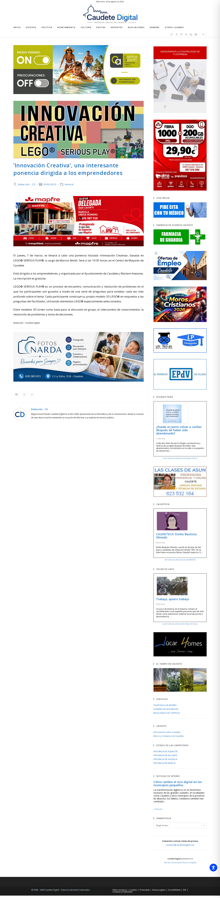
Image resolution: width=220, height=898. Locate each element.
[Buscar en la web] (203, 34)
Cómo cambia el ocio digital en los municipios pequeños (177, 783)
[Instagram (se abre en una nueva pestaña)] (181, 34)
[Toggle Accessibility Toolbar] (213, 867)
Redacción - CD (26, 184)
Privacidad (144, 889)
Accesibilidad (174, 889)
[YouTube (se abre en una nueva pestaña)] (186, 34)
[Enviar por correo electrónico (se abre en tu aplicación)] (195, 34)
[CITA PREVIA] (180, 209)
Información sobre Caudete (166, 732)
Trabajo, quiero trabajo (172, 599)
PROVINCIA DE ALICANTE (165, 755)
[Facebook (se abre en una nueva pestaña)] (176, 34)
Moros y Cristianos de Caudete (168, 736)
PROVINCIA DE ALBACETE (165, 751)
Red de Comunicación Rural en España (180, 862)
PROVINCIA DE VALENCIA (165, 759)
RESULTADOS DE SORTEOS (166, 712)
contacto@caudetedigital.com (180, 844)
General (69, 184)
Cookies (133, 889)
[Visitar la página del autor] (19, 414)
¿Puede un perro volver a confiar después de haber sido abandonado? (179, 430)
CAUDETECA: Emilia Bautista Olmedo (176, 535)
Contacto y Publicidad (122, 891)
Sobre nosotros (119, 889)
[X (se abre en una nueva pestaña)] (171, 34)
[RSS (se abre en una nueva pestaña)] (191, 34)
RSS (184, 889)
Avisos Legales (158, 889)
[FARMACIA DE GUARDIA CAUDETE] (180, 237)
